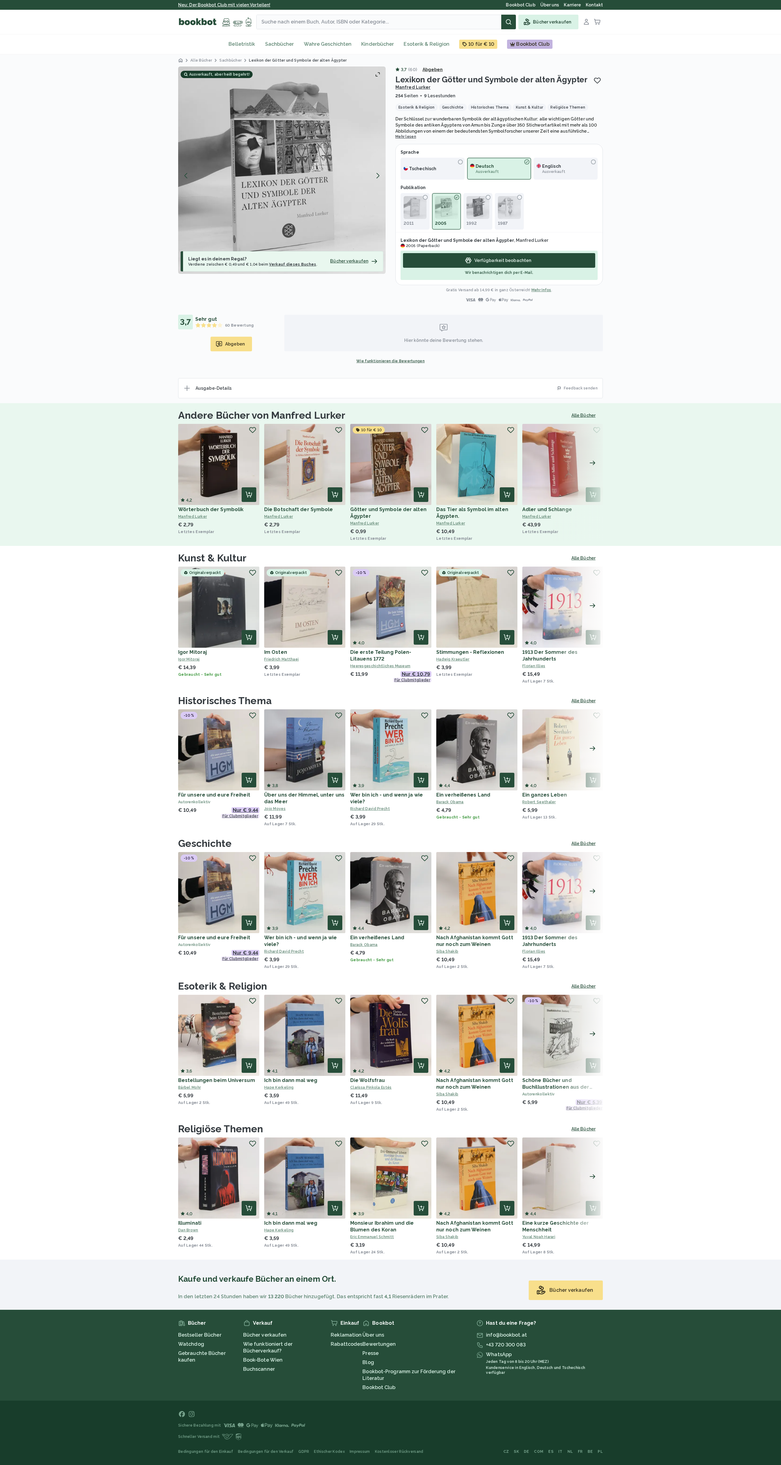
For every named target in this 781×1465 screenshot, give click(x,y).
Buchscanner (259, 1369)
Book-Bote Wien (263, 1360)
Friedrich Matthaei (281, 659)
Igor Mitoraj (192, 652)
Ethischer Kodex (329, 1451)
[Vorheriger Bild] (186, 175)
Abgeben (433, 69)
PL (600, 1451)
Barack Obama (450, 802)
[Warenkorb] (597, 21)
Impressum (360, 1451)
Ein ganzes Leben (544, 795)
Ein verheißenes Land (463, 795)
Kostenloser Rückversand (399, 1451)
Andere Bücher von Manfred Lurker (261, 415)
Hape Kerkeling (278, 1087)
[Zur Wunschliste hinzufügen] (597, 80)
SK (516, 1451)
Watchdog (191, 1344)
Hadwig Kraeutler (453, 659)
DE (526, 1451)
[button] (282, 170)
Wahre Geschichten (328, 44)
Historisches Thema (225, 700)
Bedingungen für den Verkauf (265, 1451)
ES (550, 1451)
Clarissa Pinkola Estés (371, 1087)
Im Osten (275, 652)
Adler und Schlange (547, 509)
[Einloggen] (586, 21)
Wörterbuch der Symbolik (210, 509)
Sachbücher (279, 44)
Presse (370, 1353)
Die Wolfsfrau (367, 1080)
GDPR (303, 1451)
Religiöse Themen (220, 1128)
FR (580, 1451)
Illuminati (189, 1223)
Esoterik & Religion (426, 44)
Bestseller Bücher (199, 1335)
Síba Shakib (447, 951)
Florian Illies (533, 666)
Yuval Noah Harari (538, 1237)
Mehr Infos (541, 290)
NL (570, 1451)
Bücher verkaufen (265, 1335)
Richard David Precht (370, 809)
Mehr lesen (405, 136)
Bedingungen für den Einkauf (205, 1451)
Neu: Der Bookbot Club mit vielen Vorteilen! (224, 4)
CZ (506, 1451)
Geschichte (205, 843)
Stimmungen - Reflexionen (470, 652)
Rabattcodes (346, 1344)
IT (560, 1451)
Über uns (373, 1335)
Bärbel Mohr (189, 1087)
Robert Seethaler (539, 802)
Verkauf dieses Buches (292, 264)
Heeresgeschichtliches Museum (380, 666)
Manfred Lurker (412, 87)
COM (538, 1451)
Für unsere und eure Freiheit (214, 795)
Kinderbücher (377, 44)
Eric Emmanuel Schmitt (372, 1237)
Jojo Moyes (275, 809)
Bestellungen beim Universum (216, 1080)
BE (590, 1451)
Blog (368, 1362)
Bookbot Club (378, 1387)
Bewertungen (379, 1344)
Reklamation (346, 1335)
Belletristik (242, 44)
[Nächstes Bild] (377, 175)
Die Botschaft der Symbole (298, 509)
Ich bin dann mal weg (290, 1080)
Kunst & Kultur (212, 558)
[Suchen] (508, 22)
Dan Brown (188, 1230)
